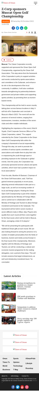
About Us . (5, 376)
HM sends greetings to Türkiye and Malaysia (26, 297)
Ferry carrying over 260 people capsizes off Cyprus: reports (27, 320)
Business (6, 370)
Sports (16, 358)
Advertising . (15, 376)
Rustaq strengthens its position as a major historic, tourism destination (26, 286)
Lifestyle (29, 363)
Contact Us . (25, 376)
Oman (5, 358)
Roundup (5, 21)
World (5, 366)
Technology (18, 366)
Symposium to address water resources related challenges (27, 309)
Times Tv (6, 362)
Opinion (16, 362)
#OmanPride (30, 358)
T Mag (15, 370)
